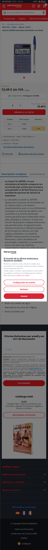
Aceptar (24, 296)
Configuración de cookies (24, 282)
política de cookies (23, 275)
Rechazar (24, 289)
